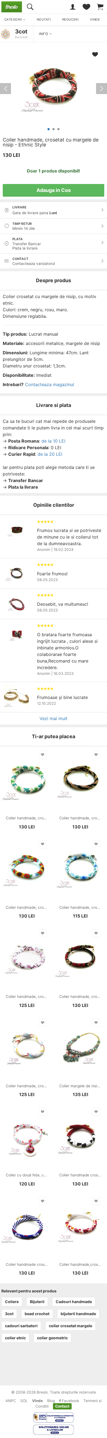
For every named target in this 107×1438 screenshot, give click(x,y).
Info (44, 34)
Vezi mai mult (53, 718)
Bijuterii (37, 1301)
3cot (21, 31)
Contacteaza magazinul (49, 384)
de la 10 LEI (53, 441)
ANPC (10, 1401)
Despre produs (53, 280)
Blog (51, 1401)
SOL (24, 1401)
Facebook (70, 1401)
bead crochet (37, 1313)
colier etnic (15, 1337)
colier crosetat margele (70, 1325)
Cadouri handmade (74, 1301)
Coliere (12, 1301)
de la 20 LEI (50, 454)
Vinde (37, 1401)
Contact (62, 1406)
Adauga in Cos (53, 190)
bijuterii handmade (78, 1313)
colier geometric (52, 1337)
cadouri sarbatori (21, 1325)
